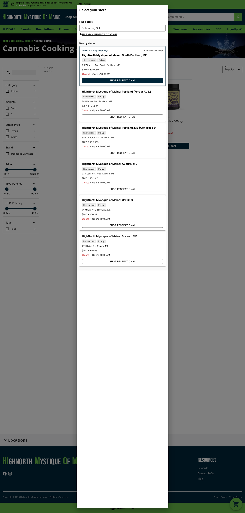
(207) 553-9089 (90, 69)
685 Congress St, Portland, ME (98, 137)
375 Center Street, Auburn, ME (98, 173)
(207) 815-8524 (90, 106)
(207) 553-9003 (90, 142)
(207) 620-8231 (90, 214)
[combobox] (119, 28)
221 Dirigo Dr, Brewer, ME (95, 246)
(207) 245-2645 (90, 178)
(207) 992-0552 (90, 250)
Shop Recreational (123, 80)
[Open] (163, 28)
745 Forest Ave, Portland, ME (97, 101)
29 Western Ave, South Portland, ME (101, 65)
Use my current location (99, 34)
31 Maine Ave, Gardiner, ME (96, 210)
